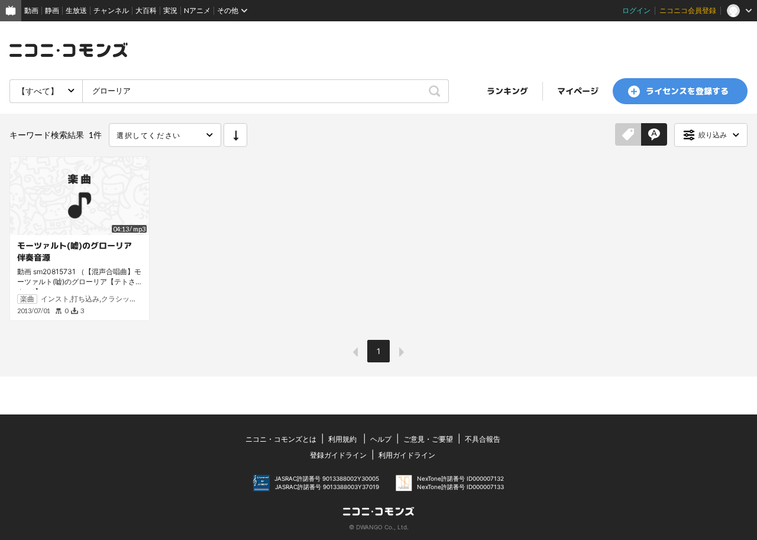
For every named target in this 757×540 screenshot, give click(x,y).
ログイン (636, 10)
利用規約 (342, 439)
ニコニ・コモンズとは (280, 439)
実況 (170, 10)
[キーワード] (654, 135)
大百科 (146, 10)
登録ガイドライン (338, 455)
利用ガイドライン (406, 455)
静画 (52, 10)
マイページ (578, 91)
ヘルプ (381, 439)
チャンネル (111, 10)
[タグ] (628, 135)
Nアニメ (197, 10)
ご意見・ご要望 (428, 439)
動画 (31, 10)
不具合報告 (482, 439)
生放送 (76, 10)
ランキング (507, 91)
